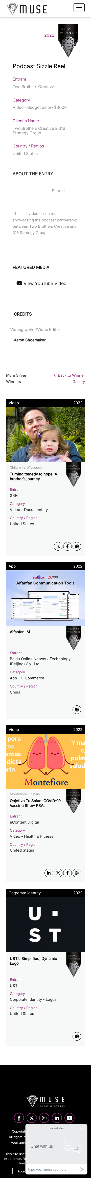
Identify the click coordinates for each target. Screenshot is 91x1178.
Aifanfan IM (20, 631)
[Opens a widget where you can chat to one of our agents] (56, 1149)
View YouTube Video (44, 283)
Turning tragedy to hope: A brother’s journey (33, 476)
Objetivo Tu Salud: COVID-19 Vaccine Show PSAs (35, 803)
